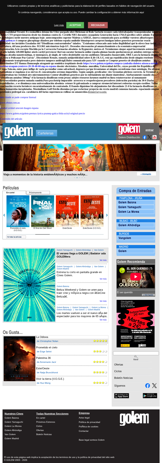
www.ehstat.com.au (10, 102)
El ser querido (125, 292)
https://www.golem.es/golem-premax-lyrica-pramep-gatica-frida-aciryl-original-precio (42, 113)
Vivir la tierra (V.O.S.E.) (50, 378)
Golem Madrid (63, 269)
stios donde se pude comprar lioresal (18, 97)
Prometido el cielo (46, 347)
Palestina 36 (43, 357)
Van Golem (99, 250)
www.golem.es (7, 40)
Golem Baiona (63, 286)
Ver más (103, 260)
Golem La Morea (99, 307)
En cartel (40, 418)
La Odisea (42, 337)
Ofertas (118, 364)
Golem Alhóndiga (83, 250)
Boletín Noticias (123, 377)
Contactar (84, 431)
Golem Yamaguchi (65, 250)
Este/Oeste (42, 368)
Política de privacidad (89, 422)
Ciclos (118, 371)
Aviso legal (84, 417)
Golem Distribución (129, 137)
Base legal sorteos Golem (92, 440)
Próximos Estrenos (45, 422)
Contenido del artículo (11, 118)
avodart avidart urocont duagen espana (19, 108)
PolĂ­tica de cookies (88, 426)
